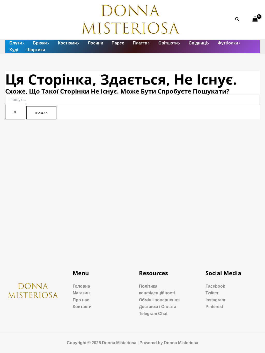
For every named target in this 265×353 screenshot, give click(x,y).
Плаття (140, 43)
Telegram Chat (153, 313)
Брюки (40, 43)
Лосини (95, 43)
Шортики (35, 50)
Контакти (82, 306)
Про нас (81, 300)
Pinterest (214, 306)
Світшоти (168, 43)
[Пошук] (15, 112)
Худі (13, 50)
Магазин (81, 293)
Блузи (15, 43)
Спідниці (198, 43)
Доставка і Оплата (157, 306)
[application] (23, 43)
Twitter (211, 293)
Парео (118, 43)
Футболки (228, 43)
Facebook (215, 286)
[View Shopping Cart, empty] (255, 19)
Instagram (215, 300)
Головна (81, 286)
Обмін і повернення (159, 300)
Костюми (67, 43)
